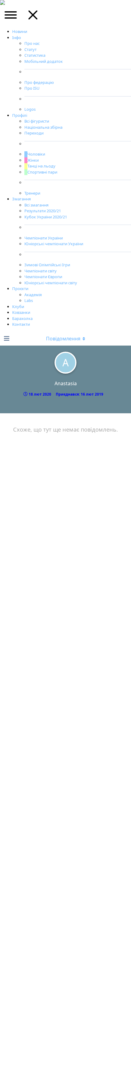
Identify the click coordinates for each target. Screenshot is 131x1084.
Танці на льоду (41, 166)
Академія (33, 294)
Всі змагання (36, 205)
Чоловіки (36, 154)
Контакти (21, 324)
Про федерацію (39, 82)
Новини (19, 31)
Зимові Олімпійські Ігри (47, 264)
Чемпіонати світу (40, 271)
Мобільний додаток (43, 61)
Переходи (34, 133)
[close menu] (33, 17)
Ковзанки (21, 312)
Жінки (33, 160)
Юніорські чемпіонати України (53, 243)
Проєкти (20, 288)
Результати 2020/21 (42, 211)
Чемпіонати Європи (43, 276)
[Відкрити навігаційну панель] (6, 339)
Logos (30, 109)
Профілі (19, 115)
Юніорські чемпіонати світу (50, 282)
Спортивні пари (42, 172)
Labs (28, 300)
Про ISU (32, 88)
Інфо (16, 37)
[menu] (11, 17)
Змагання (21, 199)
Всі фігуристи (36, 121)
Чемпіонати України (43, 238)
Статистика (34, 55)
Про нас (32, 43)
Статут (30, 49)
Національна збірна (43, 127)
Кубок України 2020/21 (45, 217)
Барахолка (22, 318)
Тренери (32, 193)
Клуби (18, 306)
